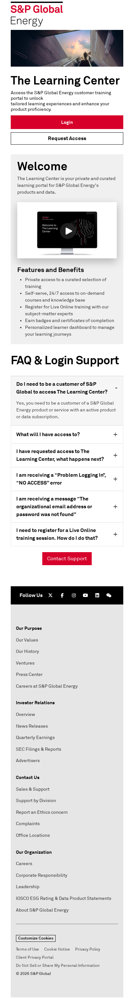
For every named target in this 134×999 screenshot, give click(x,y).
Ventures (25, 663)
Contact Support (67, 558)
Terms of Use (27, 949)
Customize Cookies (35, 938)
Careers (24, 863)
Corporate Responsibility (41, 875)
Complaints (28, 823)
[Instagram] (74, 595)
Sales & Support (32, 789)
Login (67, 122)
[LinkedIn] (97, 595)
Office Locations (33, 835)
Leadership (27, 886)
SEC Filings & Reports (38, 749)
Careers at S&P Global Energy (47, 686)
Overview (25, 714)
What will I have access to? (48, 434)
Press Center (29, 674)
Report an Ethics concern (42, 812)
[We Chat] (109, 595)
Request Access (67, 138)
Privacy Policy (87, 949)
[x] (50, 595)
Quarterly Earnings (35, 737)
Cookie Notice (57, 949)
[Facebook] (62, 595)
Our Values (27, 640)
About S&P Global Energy (42, 910)
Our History (27, 651)
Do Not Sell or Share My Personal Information (58, 965)
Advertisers (28, 760)
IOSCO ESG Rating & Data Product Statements (63, 898)
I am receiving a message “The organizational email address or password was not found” (54, 506)
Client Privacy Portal (34, 957)
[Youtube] (85, 595)
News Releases (32, 726)
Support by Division (36, 800)
